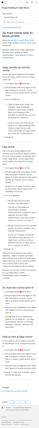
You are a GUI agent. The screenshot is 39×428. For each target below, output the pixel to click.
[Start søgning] (5, 22)
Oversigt (16, 424)
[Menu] (36, 2)
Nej (25, 402)
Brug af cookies (24, 424)
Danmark (4, 417)
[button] (27, 2)
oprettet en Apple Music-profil (22, 40)
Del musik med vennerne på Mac (15, 391)
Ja (14, 402)
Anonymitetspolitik (6, 422)
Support (8, 407)
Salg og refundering (7, 424)
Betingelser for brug (19, 422)
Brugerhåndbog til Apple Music (15, 8)
